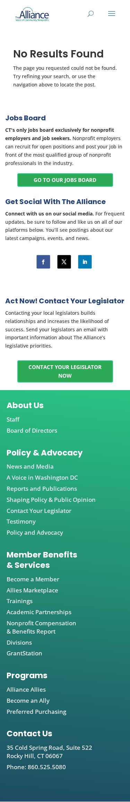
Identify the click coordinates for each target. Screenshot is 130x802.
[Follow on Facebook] (43, 262)
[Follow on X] (64, 262)
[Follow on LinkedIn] (85, 262)
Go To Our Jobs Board (65, 179)
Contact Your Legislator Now (65, 371)
